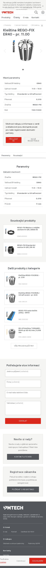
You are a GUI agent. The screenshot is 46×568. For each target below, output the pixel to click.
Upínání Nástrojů (21, 25)
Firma (13, 382)
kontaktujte (27, 7)
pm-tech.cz (9, 7)
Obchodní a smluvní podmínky (13, 543)
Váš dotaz (15, 403)
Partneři (14, 532)
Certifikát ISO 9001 (27, 532)
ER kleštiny (36, 25)
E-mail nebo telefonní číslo (17, 392)
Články (16, 17)
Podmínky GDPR (34, 543)
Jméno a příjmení (17, 371)
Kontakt (35, 17)
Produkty (8, 25)
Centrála (6, 555)
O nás (25, 17)
